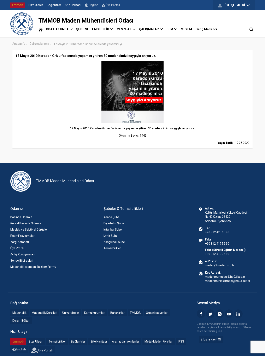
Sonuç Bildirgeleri (21, 260)
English (93, 5)
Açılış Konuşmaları (22, 254)
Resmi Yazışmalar (22, 235)
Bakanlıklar (117, 312)
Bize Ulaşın (36, 5)
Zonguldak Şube (114, 242)
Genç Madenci (206, 29)
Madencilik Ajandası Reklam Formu (33, 266)
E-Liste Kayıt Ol (211, 339)
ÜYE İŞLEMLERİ (235, 5)
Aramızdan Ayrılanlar (125, 341)
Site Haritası (73, 5)
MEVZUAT (124, 29)
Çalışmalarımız (39, 43)
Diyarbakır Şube (114, 223)
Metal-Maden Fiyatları (159, 341)
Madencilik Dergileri (44, 312)
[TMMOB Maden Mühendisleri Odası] (21, 23)
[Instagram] (219, 313)
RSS (181, 341)
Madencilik (19, 312)
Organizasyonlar (157, 312)
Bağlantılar (54, 5)
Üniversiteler (70, 312)
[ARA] (251, 29)
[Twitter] (210, 313)
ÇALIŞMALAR (149, 29)
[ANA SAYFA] (40, 29)
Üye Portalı (112, 5)
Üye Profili (17, 248)
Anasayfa (18, 43)
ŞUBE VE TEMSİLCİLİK (93, 29)
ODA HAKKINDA (57, 29)
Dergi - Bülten (21, 320)
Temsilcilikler (112, 248)
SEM (170, 29)
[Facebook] (201, 313)
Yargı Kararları (19, 242)
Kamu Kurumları (94, 312)
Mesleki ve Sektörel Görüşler (29, 229)
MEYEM (186, 29)
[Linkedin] (238, 313)
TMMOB (135, 312)
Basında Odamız (21, 217)
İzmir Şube (111, 235)
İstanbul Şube (113, 229)
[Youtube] (229, 313)
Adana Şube (111, 217)
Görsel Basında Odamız (25, 223)
